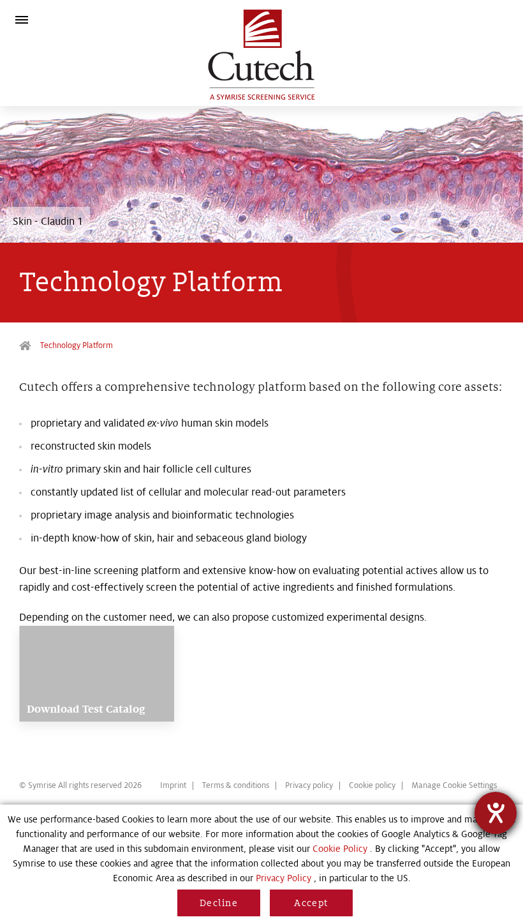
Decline (219, 903)
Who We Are (27, 345)
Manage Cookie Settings (454, 785)
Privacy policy (309, 785)
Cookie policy (372, 785)
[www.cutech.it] (262, 56)
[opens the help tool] (496, 813)
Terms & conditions (235, 785)
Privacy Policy (283, 878)
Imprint (173, 785)
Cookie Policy (340, 848)
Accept (311, 903)
